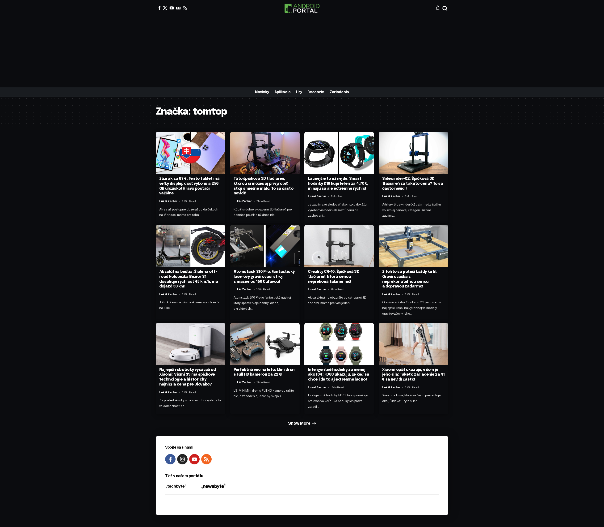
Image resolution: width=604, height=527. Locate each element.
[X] (165, 8)
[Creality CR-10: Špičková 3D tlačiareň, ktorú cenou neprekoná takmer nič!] (339, 246)
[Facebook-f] (170, 459)
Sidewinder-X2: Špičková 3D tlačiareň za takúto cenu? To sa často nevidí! (412, 184)
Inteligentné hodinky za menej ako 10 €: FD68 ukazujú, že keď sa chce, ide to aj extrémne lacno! (338, 375)
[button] (444, 8)
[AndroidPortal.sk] (302, 8)
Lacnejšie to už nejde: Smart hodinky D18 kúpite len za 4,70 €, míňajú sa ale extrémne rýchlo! (338, 184)
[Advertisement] (302, 52)
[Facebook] (159, 8)
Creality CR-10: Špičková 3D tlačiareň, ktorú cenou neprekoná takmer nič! (333, 277)
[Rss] (185, 8)
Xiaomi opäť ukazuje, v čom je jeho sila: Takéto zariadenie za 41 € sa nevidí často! (413, 375)
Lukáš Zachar (168, 201)
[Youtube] (194, 459)
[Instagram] (182, 459)
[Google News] (178, 8)
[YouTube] (171, 8)
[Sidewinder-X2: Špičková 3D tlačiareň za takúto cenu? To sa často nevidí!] (413, 153)
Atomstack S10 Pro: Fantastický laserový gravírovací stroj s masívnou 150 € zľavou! (264, 277)
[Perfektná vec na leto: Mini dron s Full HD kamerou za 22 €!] (265, 344)
